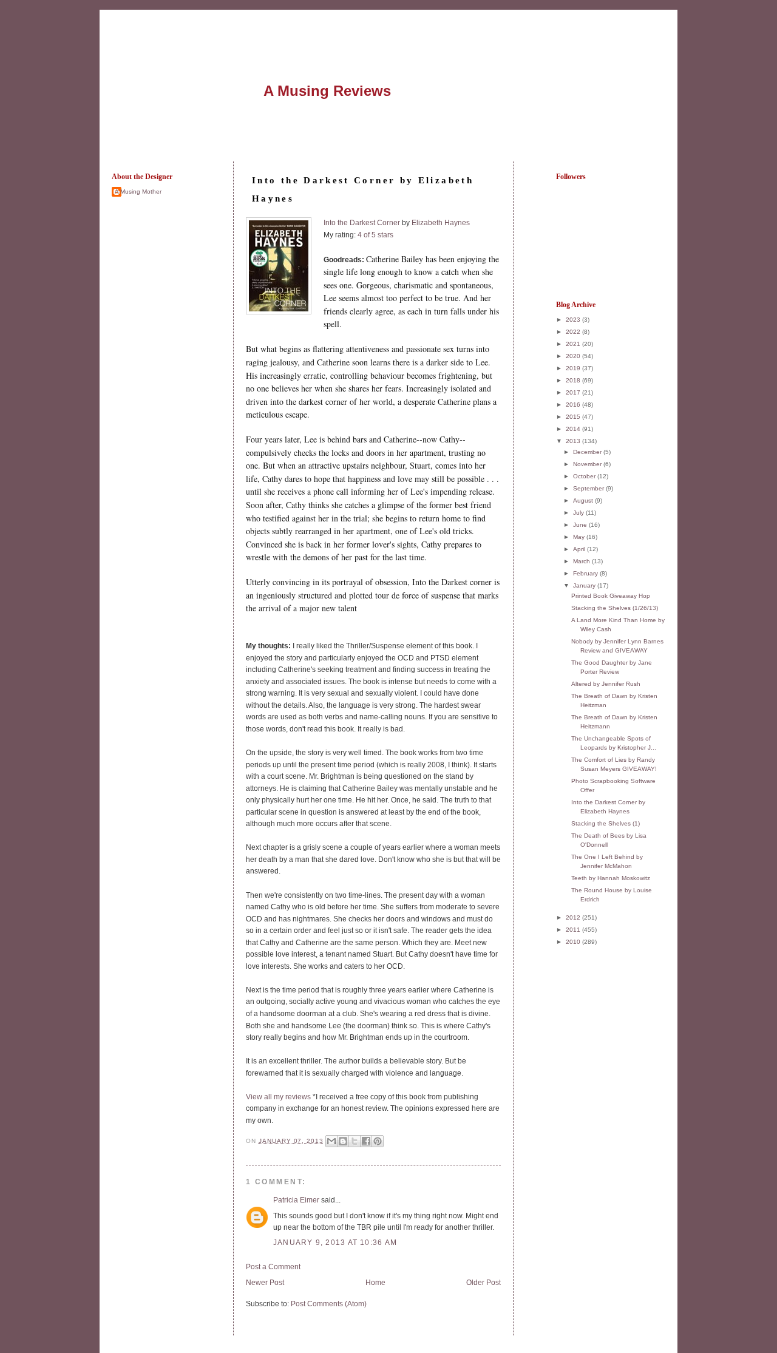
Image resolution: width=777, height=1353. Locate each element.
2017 (574, 392)
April (580, 549)
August (584, 500)
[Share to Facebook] (366, 1141)
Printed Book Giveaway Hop (610, 595)
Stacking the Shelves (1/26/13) (614, 608)
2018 (574, 380)
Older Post (483, 1282)
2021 (574, 344)
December (588, 452)
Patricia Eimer (296, 1200)
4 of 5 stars (375, 235)
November (588, 464)
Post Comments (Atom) (329, 1304)
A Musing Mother (138, 191)
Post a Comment (273, 1267)
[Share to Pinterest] (378, 1141)
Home (375, 1282)
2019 (574, 368)
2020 (574, 356)
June (581, 524)
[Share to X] (354, 1141)
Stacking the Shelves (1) (605, 823)
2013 (574, 441)
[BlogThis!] (343, 1141)
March (582, 561)
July (579, 512)
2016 (574, 404)
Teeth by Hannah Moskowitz (610, 878)
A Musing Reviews (327, 91)
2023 (574, 319)
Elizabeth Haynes (441, 223)
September (589, 488)
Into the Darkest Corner (362, 223)
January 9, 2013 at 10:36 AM (335, 1242)
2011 (574, 929)
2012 (574, 917)
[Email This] (331, 1141)
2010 (574, 941)
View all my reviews (278, 1097)
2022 (574, 331)
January (585, 585)
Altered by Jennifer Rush (605, 683)
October (585, 476)
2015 (574, 416)
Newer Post (265, 1282)
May (579, 537)
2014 (574, 429)
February (586, 573)
